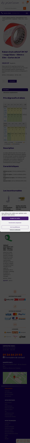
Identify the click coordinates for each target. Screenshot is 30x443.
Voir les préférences (15, 227)
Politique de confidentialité (15, 229)
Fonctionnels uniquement (15, 222)
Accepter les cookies (15, 218)
